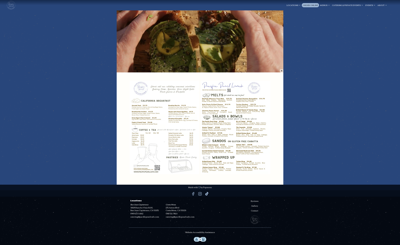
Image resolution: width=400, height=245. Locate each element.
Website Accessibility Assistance (200, 232)
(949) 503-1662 (136, 213)
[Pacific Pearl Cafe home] (11, 5)
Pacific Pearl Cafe (254, 219)
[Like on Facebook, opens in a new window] (193, 194)
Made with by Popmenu (107, 187)
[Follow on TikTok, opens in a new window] (207, 194)
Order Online (310, 5)
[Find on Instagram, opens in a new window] (200, 194)
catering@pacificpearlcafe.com (144, 216)
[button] (294, 5)
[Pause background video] (281, 70)
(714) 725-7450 (172, 213)
